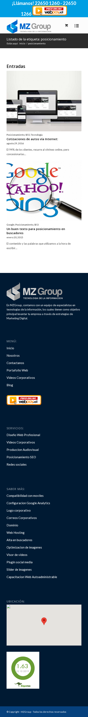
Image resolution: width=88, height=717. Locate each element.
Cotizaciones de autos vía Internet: (32, 139)
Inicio (22, 43)
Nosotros (13, 355)
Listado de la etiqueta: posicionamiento (36, 39)
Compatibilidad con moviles (25, 495)
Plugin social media (20, 562)
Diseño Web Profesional (23, 435)
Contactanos (15, 363)
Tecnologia (37, 134)
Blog (10, 385)
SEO (27, 134)
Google (11, 224)
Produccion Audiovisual (23, 449)
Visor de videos (17, 555)
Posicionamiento (16, 134)
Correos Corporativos (22, 518)
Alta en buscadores (19, 540)
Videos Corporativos (21, 377)
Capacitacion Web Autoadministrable (32, 577)
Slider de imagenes (19, 569)
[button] (44, 621)
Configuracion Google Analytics (28, 503)
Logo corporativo (19, 510)
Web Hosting (16, 532)
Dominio (12, 525)
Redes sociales (17, 464)
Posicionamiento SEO (21, 457)
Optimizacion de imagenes (24, 547)
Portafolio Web (17, 370)
